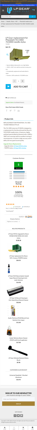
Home (2, 21)
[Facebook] (15, 415)
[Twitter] (18, 415)
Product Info (9, 119)
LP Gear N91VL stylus (20, 146)
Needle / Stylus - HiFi (12, 21)
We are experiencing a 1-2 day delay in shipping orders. (18, 5)
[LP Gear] (18, 10)
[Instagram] (21, 415)
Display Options (15, 219)
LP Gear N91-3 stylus (20, 148)
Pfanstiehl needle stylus (26, 21)
